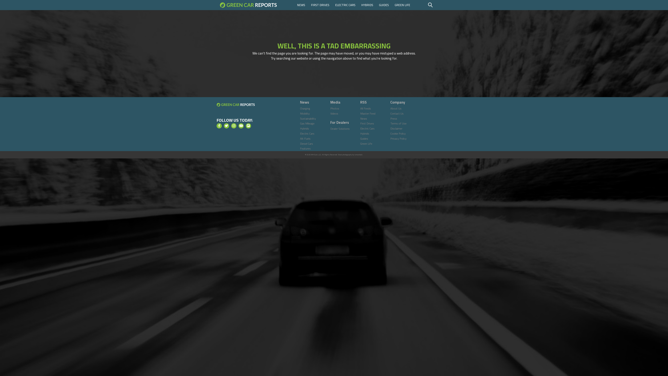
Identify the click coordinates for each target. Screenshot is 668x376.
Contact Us (397, 113)
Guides (384, 5)
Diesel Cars (306, 143)
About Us (395, 108)
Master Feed (367, 113)
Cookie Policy (398, 133)
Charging (305, 108)
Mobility (305, 113)
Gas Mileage (307, 123)
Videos (334, 113)
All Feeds (365, 108)
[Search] (439, 5)
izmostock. (358, 154)
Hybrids (367, 5)
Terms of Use (398, 123)
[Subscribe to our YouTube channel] (241, 125)
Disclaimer (396, 128)
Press (393, 118)
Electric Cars (345, 5)
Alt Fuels (305, 138)
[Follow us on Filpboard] (248, 125)
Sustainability (308, 118)
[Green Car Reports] (248, 5)
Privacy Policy (398, 138)
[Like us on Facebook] (219, 125)
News (301, 5)
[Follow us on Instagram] (233, 125)
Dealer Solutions (340, 128)
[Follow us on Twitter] (226, 125)
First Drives (320, 5)
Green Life (402, 5)
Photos (334, 108)
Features (305, 148)
